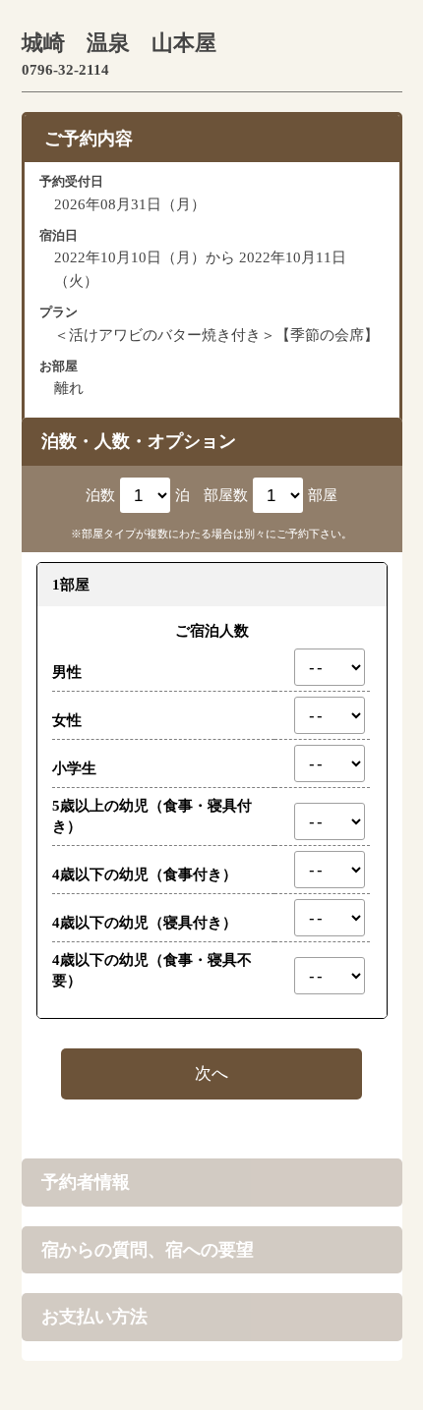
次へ (211, 1073)
